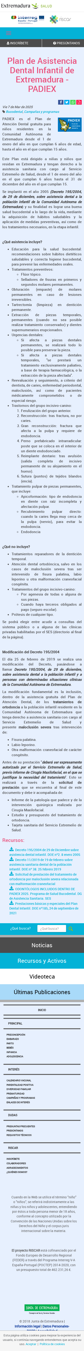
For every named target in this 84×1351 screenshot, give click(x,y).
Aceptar (31, 1344)
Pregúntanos (15, 1130)
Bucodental (14, 111)
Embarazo (13, 1039)
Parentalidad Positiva (20, 1084)
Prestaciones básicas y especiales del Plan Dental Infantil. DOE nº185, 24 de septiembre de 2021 (43, 908)
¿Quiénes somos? (17, 1172)
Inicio (42, 1010)
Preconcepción (16, 1034)
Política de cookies (52, 1344)
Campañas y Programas (21, 1097)
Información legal (28, 1326)
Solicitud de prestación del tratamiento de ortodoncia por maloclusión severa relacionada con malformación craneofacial (43, 879)
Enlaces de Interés (18, 1102)
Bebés (10, 1047)
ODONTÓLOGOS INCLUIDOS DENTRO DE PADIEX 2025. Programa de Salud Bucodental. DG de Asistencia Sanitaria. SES (45, 894)
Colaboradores (16, 1163)
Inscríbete (13, 1158)
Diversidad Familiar (19, 1089)
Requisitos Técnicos (19, 1135)
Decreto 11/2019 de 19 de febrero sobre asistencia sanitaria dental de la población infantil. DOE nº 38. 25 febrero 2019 (41, 864)
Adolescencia (15, 1056)
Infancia (12, 1052)
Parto (10, 1043)
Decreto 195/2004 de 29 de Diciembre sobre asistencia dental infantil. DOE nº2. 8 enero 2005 (44, 852)
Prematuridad (15, 1093)
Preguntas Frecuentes (21, 1126)
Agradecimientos (17, 1167)
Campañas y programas (41, 111)
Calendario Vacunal (19, 1080)
